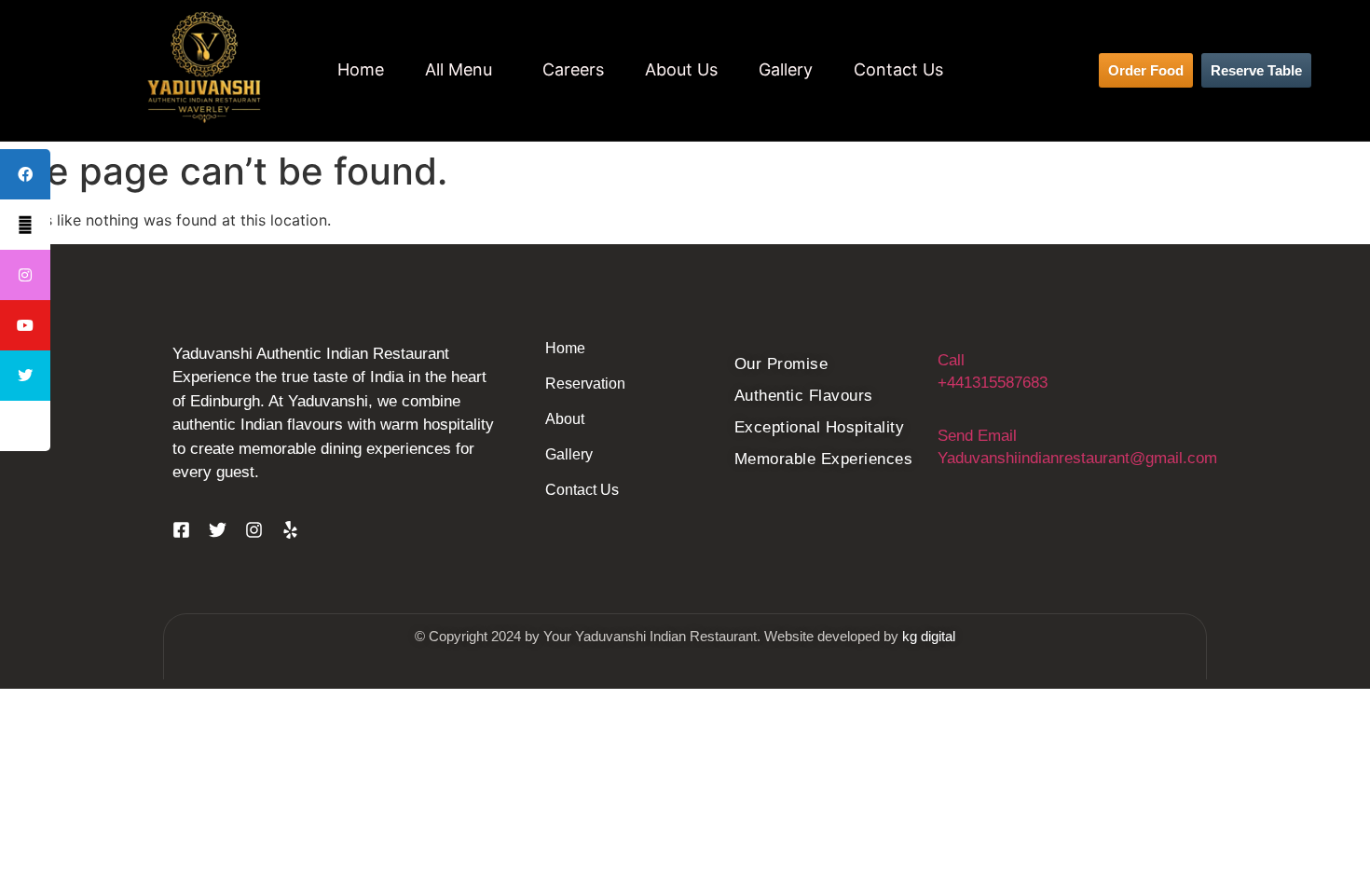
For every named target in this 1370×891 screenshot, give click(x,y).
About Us (681, 69)
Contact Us (898, 69)
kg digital (928, 636)
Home (360, 69)
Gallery (786, 69)
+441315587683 (993, 382)
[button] (463, 70)
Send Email (977, 436)
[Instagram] (254, 530)
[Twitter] (217, 530)
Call (951, 360)
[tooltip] (25, 275)
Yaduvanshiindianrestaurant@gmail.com (1077, 458)
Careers (573, 69)
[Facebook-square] (181, 530)
